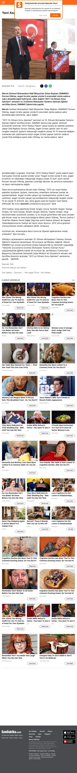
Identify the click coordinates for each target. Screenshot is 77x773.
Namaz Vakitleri (34, 739)
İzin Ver (55, 15)
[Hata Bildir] (37, 758)
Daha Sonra (43, 15)
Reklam (11, 738)
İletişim (16, 738)
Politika (38, 737)
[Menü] (3, 2)
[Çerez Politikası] (46, 755)
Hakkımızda (5, 738)
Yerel (30, 737)
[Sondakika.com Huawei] (69, 742)
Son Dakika (32, 731)
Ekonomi (32, 734)
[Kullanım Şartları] (34, 754)
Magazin (48, 734)
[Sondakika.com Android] (69, 737)
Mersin (5, 109)
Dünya (50, 731)
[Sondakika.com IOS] (69, 732)
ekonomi (24, 204)
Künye (20, 738)
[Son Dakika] (12, 731)
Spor (40, 734)
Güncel (42, 731)
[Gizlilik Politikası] (45, 754)
